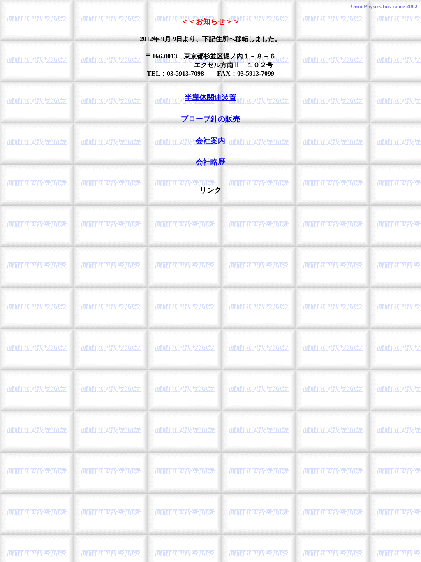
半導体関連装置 (210, 97)
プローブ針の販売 (210, 119)
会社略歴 (210, 162)
